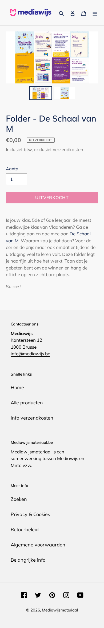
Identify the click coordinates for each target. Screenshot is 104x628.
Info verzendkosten (32, 418)
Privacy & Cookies (30, 514)
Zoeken (19, 499)
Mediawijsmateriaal (60, 610)
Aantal (12, 168)
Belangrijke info (28, 560)
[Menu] (95, 12)
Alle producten (27, 403)
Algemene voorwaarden (38, 545)
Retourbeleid (25, 529)
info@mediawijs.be (30, 353)
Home (17, 387)
